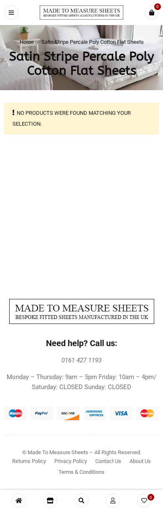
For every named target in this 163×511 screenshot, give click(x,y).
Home (27, 42)
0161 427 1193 (81, 360)
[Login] (113, 500)
